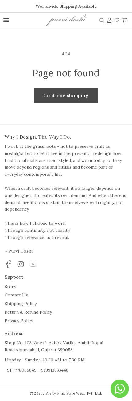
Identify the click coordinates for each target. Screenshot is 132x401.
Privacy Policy (19, 320)
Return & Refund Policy (28, 312)
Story (10, 286)
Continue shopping (65, 95)
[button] (101, 20)
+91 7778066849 (21, 370)
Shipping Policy (21, 303)
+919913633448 (53, 370)
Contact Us (16, 295)
